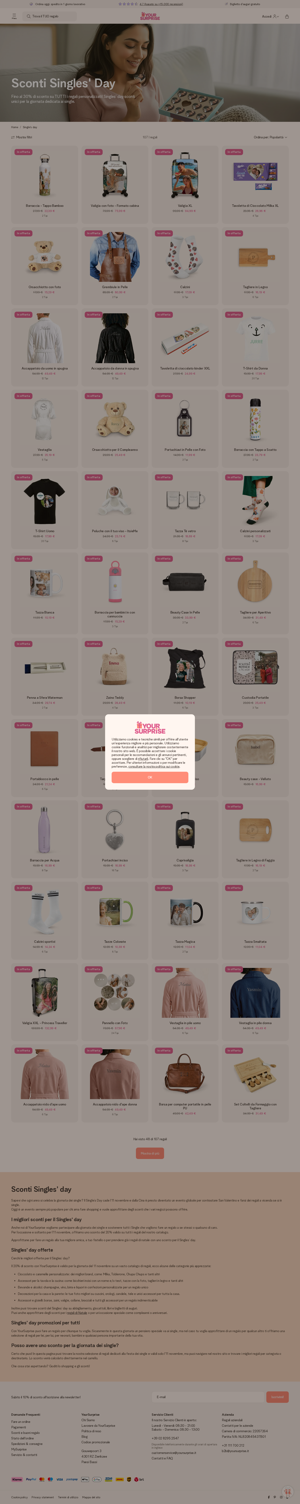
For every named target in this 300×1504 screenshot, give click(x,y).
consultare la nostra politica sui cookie (153, 766)
